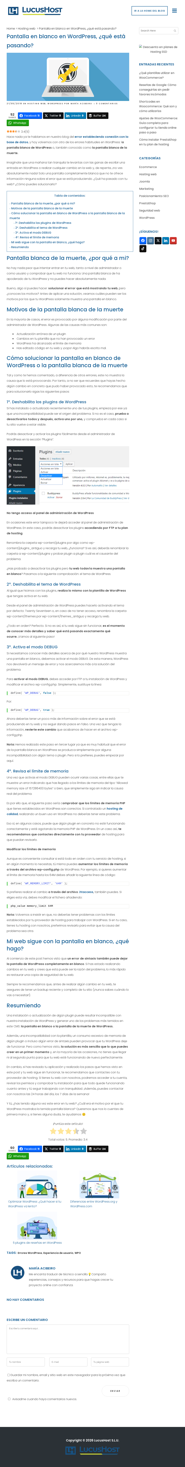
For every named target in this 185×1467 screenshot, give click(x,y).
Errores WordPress (30, 1253)
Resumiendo (20, 247)
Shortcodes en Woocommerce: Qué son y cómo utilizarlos (158, 106)
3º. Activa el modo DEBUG (33, 233)
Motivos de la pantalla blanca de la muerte (42, 208)
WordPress (55, 103)
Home (11, 28)
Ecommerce (148, 167)
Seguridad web (149, 210)
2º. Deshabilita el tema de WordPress (41, 228)
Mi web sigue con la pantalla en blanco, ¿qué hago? (48, 242)
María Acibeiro (81, 103)
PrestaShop (147, 203)
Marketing (146, 189)
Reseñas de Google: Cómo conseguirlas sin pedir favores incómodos (157, 89)
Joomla (144, 181)
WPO (78, 1253)
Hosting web (26, 28)
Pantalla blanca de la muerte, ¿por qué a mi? (43, 203)
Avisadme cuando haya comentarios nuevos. (44, 1399)
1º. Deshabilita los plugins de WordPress (43, 223)
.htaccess (86, 892)
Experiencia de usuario (58, 1253)
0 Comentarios (107, 103)
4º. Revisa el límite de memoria (37, 237)
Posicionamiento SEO (154, 196)
